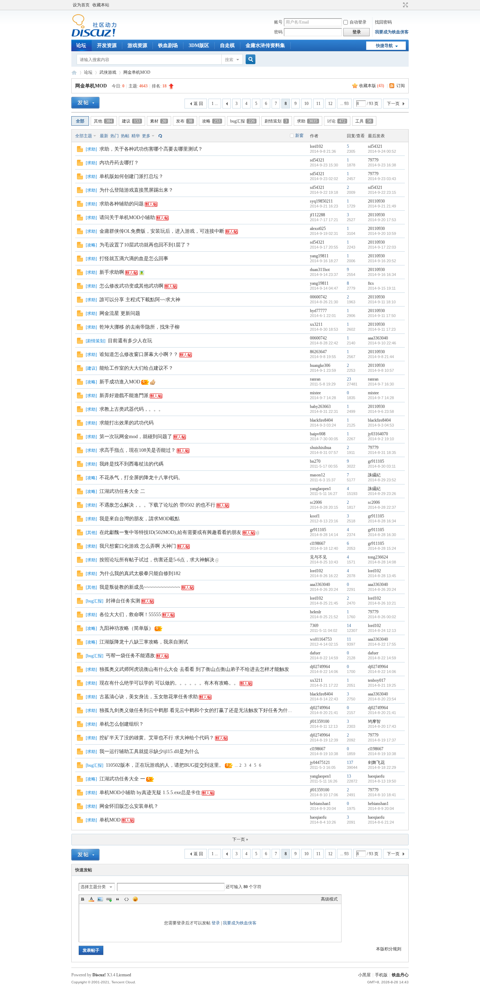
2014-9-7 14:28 (381, 398)
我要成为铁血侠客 (392, 31)
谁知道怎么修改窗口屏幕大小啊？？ (138, 354)
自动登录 (358, 22)
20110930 (376, 201)
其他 (103, 121)
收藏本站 (100, 4)
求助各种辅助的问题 (121, 203)
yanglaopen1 (320, 488)
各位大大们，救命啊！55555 (130, 614)
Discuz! (99, 974)
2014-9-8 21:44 (381, 357)
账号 (278, 22)
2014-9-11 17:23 (382, 329)
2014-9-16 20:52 (382, 261)
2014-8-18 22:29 (382, 767)
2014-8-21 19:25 (382, 685)
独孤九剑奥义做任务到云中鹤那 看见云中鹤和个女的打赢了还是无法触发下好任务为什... (195, 710)
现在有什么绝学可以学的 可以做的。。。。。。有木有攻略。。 (169, 683)
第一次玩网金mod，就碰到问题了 (135, 436)
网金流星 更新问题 (119, 313)
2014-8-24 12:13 (382, 630)
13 (349, 776)
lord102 (316, 146)
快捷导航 (384, 45)
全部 (80, 121)
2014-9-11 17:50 (382, 316)
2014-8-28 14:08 (382, 562)
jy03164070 (378, 433)
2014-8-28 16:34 (382, 521)
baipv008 (317, 433)
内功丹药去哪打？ (119, 162)
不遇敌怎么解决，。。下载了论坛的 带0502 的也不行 (157, 505)
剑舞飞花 (376, 762)
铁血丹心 (74, 72)
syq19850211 (321, 201)
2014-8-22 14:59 (382, 658)
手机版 (381, 974)
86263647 (318, 351)
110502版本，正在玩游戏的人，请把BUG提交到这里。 (165, 765)
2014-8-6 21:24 (381, 822)
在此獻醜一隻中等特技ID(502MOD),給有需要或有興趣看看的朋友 (170, 532)
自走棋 (227, 45)
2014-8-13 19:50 (382, 781)
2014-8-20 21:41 (382, 713)
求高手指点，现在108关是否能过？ (137, 450)
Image (100, 899)
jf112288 (317, 214)
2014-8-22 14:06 (382, 671)
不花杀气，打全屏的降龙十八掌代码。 (141, 477)
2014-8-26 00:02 (382, 617)
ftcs (371, 283)
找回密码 (383, 22)
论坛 (81, 45)
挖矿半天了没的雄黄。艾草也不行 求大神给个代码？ (156, 737)
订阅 (400, 85)
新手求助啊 (111, 272)
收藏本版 (371, 85)
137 (350, 762)
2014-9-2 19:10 (381, 439)
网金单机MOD (136, 72)
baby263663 (320, 406)
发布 (184, 121)
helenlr (315, 611)
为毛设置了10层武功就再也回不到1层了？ (144, 245)
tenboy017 (376, 680)
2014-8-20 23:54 (382, 699)
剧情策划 (276, 121)
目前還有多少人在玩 (130, 340)
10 (306, 103)
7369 (314, 625)
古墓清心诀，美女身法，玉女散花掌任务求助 (148, 696)
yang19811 (319, 255)
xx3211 (316, 324)
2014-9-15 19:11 (382, 288)
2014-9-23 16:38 (382, 165)
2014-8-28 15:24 (382, 548)
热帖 (125, 135)
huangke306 (320, 365)
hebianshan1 (320, 803)
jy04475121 (320, 762)
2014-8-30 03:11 (382, 466)
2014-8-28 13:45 (382, 576)
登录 (216, 922)
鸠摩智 (374, 721)
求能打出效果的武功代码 (126, 422)
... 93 (344, 103)
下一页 (393, 103)
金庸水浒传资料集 (265, 45)
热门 (114, 135)
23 (349, 379)
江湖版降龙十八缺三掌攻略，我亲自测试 (143, 642)
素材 (158, 121)
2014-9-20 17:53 (382, 220)
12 (330, 103)
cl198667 (317, 543)
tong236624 (378, 557)
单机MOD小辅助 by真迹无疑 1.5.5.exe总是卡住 (150, 792)
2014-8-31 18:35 (382, 452)
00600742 (318, 297)
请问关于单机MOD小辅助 (127, 217)
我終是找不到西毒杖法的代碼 (131, 464)
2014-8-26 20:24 (382, 589)
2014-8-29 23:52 (382, 480)
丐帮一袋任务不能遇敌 (130, 655)
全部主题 (83, 135)
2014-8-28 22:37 (382, 507)
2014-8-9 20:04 (381, 808)
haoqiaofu (376, 776)
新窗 (299, 135)
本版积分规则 (388, 948)
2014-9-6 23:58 (381, 411)
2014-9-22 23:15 (382, 192)
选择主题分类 (93, 886)
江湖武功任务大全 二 (122, 491)
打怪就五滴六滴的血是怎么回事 (133, 258)
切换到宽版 (405, 5)
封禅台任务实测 (123, 600)
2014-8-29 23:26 (382, 493)
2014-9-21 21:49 (382, 206)
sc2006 (316, 502)
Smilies (135, 899)
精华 (135, 135)
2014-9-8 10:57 (381, 370)
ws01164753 (321, 639)
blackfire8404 (321, 420)
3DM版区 (199, 45)
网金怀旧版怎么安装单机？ (128, 806)
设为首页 (81, 4)
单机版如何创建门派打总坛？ (131, 176)
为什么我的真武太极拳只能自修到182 (140, 573)
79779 (373, 160)
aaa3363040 (378, 338)
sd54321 (375, 146)
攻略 (211, 121)
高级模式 (329, 899)
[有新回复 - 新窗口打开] (80, 150)
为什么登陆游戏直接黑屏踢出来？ (136, 190)
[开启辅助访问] (399, 5)
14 (349, 625)
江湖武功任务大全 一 (122, 778)
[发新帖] (85, 102)
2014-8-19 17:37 (382, 740)
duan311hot (320, 269)
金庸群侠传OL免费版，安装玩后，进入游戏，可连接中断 (161, 231)
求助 (307, 121)
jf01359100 (319, 721)
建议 (131, 121)
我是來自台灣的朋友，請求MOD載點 (139, 518)
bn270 (315, 461)
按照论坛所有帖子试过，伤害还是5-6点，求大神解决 (156, 559)
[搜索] (249, 59)
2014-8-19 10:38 (382, 754)
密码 (278, 31)
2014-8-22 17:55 (382, 644)
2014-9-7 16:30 (381, 384)
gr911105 (376, 461)
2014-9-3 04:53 (381, 425)
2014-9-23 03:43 (382, 179)
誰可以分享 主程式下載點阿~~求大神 (139, 299)
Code (126, 899)
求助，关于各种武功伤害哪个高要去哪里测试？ (151, 149)
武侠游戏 (107, 72)
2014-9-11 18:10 (382, 302)
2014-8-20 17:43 (382, 726)
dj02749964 (320, 666)
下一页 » (240, 839)
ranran (315, 379)
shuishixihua (320, 447)
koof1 (315, 516)
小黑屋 (364, 974)
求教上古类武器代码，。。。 (131, 409)
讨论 (336, 121)
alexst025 (318, 228)
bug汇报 (242, 121)
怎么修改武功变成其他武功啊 (131, 286)
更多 (146, 135)
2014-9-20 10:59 (382, 233)
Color (91, 899)
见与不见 (318, 557)
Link (108, 899)
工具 (363, 121)
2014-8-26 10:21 (382, 603)
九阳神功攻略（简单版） (126, 628)
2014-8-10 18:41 (382, 795)
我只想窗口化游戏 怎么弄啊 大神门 (137, 546)
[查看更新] (159, 135)
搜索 (229, 59)
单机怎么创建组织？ (121, 724)
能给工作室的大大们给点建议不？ (136, 368)
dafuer (315, 653)
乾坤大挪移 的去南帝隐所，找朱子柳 (139, 327)
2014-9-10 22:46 (382, 343)
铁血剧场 (168, 45)
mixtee (315, 392)
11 (318, 103)
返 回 (198, 103)
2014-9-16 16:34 (382, 274)
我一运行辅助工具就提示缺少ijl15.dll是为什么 (149, 751)
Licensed (123, 974)
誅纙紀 (374, 475)
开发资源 (107, 45)
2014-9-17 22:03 (382, 247)
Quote (117, 899)
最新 (104, 135)
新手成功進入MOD (119, 381)
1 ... (215, 103)
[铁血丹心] (94, 35)
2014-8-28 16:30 (382, 535)
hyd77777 (318, 310)
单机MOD (110, 820)
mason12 (317, 475)
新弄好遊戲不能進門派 (124, 395)
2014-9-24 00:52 (382, 151)
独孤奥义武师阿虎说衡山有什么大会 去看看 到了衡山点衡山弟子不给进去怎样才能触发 (194, 669)
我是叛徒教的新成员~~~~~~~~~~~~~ (139, 587)
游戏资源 (137, 45)
